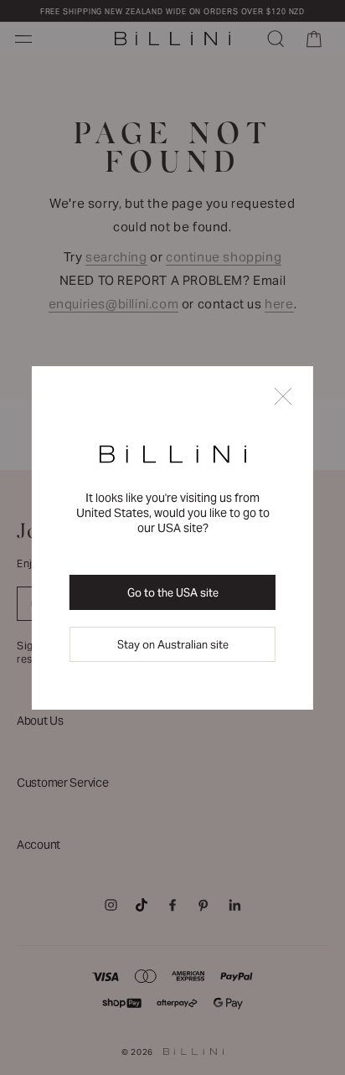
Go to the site (173, 593)
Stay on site (173, 645)
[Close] (283, 397)
